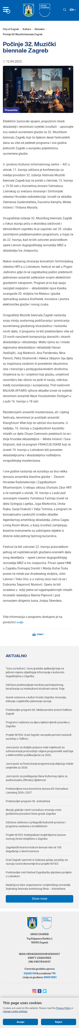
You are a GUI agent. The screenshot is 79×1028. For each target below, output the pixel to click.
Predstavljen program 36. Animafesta (28, 801)
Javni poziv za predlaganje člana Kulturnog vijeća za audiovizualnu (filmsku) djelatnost (36, 778)
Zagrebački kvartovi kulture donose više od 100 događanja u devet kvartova (33, 849)
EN (72, 9)
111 (54, 973)
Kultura (27, 29)
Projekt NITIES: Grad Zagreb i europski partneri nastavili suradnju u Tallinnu (38, 736)
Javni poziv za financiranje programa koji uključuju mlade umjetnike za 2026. (39, 765)
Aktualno (40, 29)
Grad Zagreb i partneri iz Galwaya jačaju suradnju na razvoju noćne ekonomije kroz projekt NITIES (37, 861)
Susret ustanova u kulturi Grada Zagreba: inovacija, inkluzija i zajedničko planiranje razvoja (36, 699)
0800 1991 (50, 977)
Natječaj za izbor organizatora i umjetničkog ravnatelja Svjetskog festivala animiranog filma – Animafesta (38, 886)
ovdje (19, 622)
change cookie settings (15, 1011)
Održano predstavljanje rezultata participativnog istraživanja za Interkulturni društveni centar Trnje (35, 686)
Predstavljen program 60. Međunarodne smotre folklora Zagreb (39, 711)
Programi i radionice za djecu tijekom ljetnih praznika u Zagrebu (38, 724)
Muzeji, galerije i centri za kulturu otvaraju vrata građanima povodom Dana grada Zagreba (33, 811)
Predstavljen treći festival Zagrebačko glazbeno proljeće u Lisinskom (39, 874)
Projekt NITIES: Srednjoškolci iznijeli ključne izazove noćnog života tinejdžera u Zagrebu (36, 836)
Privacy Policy (63, 1008)
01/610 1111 (30, 973)
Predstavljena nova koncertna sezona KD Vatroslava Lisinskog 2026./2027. (37, 790)
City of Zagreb (11, 29)
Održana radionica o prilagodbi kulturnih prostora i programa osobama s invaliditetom (36, 824)
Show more (39, 898)
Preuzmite (11, 110)
